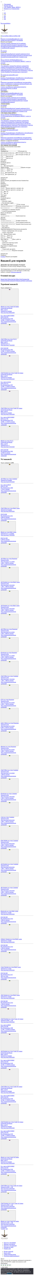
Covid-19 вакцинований (9, 211)
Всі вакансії (11, 48)
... (4, 10)
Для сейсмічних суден (24, 70)
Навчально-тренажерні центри (9, 82)
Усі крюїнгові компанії (7, 75)
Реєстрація (4, 23)
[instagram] (6, 1265)
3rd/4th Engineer (9, 280)
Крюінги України (5, 78)
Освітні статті (4, 87)
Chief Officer (7, 279)
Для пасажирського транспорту (18, 72)
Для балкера (8, 67)
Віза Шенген (5, 227)
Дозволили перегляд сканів (10, 242)
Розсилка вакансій (16, 272)
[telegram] (8, 1265)
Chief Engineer (23, 279)
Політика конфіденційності (11, 1256)
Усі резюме (4, 51)
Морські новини (13, 87)
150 (7, 1229)
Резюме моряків (8, 5)
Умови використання (10, 1254)
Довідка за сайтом (12, 88)
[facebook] (10, 1265)
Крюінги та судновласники (11, 8)
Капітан (3, 43)
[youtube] (4, 1265)
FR (5, 17)
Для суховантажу (17, 67)
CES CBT (9, 60)
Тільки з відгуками (7, 232)
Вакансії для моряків (6, 39)
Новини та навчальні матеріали (16, 84)
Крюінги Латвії (14, 78)
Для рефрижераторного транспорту (15, 69)
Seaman (30, 280)
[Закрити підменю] (1, 81)
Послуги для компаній (10, 1245)
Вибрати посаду (21, 266)
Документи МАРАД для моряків (14, 40)
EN (5, 13)
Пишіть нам (28, 84)
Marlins (14, 60)
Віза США (5, 226)
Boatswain (19, 280)
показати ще (4, 177)
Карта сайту (7, 1253)
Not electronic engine (7, 203)
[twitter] (2, 1265)
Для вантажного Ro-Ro (21, 69)
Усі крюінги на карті (19, 79)
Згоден (9, 1273)
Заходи (20, 87)
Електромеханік (9, 46)
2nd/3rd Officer (15, 279)
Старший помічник (10, 43)
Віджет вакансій (8, 1251)
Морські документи (23, 82)
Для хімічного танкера (20, 66)
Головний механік (10, 45)
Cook (26, 280)
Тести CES (4, 60)
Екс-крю (4, 241)
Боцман (16, 46)
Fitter (23, 280)
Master (2, 279)
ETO (15, 280)
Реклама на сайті (8, 1247)
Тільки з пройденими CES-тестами (12, 231)
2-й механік (19, 45)
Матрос (6, 48)
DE (5, 16)
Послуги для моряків (10, 1242)
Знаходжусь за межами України (11, 209)
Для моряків (7, 4)
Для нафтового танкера (7, 66)
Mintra (18, 60)
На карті (15, 75)
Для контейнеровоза (9, 69)
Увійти (8, 23)
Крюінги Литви (23, 78)
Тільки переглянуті (7, 244)
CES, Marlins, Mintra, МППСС (12, 7)
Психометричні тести (9, 61)
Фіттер (20, 46)
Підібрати (3, 179)
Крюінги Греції (9, 79)
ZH (5, 19)
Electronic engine (6, 201)
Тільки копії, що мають (8, 249)
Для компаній (13, 145)
